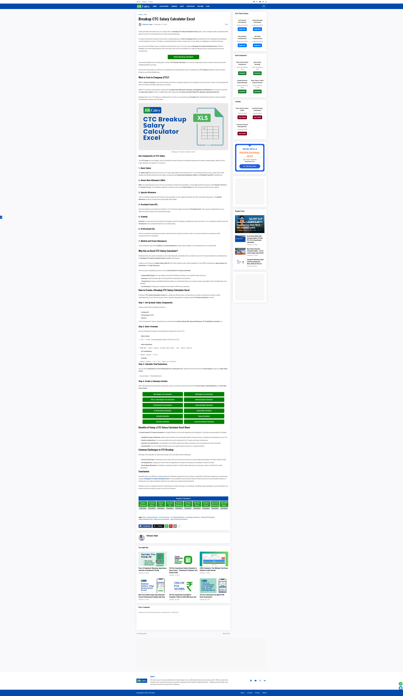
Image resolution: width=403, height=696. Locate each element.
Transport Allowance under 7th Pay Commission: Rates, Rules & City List (255, 262)
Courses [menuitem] (174, 6)
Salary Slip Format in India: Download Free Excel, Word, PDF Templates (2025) (248, 225)
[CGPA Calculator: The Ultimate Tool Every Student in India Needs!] (214, 559)
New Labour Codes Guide (242, 109)
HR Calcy (152, 693)
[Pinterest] (171, 526)
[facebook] (254, 2)
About (138, 2)
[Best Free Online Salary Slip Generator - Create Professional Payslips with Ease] (153, 585)
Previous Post (142, 633)
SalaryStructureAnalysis (161, 519)
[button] (264, 6)
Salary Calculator (159, 479)
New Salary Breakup (257, 63)
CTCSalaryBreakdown (178, 517)
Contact (144, 2)
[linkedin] (263, 2)
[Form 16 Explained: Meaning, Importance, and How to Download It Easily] (153, 559)
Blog (145, 14)
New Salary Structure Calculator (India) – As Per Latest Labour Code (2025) (255, 251)
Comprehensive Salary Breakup (242, 81)
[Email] (175, 526)
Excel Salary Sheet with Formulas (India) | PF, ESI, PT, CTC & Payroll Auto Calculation (255, 239)
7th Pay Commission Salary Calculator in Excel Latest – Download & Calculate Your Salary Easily (183, 570)
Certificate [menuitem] (191, 6)
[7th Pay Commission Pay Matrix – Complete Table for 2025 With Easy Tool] (183, 585)
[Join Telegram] (400, 688)
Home (140, 14)
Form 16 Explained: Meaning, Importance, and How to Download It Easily (153, 569)
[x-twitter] (257, 2)
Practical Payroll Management (242, 125)
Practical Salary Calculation (257, 109)
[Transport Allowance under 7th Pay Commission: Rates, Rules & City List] (240, 262)
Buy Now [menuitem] (200, 6)
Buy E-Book (242, 117)
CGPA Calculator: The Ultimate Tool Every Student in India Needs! (214, 569)
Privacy (151, 2)
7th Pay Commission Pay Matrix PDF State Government (212, 596)
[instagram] (266, 2)
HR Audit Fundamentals (257, 37)
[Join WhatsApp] (400, 684)
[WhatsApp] (166, 526)
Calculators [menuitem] (164, 6)
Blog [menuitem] (207, 6)
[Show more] (179, 526)
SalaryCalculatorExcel (146, 519)
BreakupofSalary (152, 517)
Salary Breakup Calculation (257, 21)
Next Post (226, 633)
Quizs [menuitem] (182, 6)
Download (242, 73)
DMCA (264, 693)
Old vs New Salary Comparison (242, 63)
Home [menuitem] (155, 6)
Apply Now (242, 29)
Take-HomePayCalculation (178, 519)
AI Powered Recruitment (242, 21)
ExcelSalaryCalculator (193, 517)
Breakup (147, 479)
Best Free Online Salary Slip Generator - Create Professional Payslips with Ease (152, 596)
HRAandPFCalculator (208, 517)
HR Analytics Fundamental (242, 37)
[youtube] (260, 2)
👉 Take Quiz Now (249, 166)
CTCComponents (164, 517)
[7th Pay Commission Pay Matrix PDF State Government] (214, 585)
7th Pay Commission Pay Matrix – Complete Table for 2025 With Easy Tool (182, 596)
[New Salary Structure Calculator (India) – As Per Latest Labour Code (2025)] (240, 251)
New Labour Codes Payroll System (257, 81)
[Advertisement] (252, 191)
